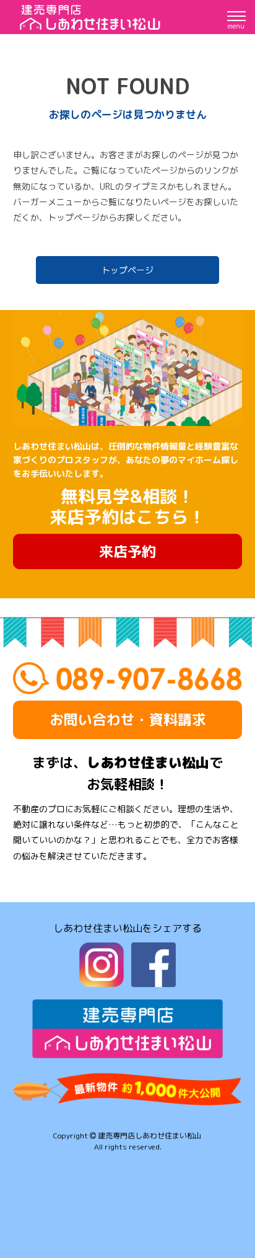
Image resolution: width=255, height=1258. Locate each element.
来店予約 (127, 551)
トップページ (127, 270)
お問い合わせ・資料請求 (128, 719)
